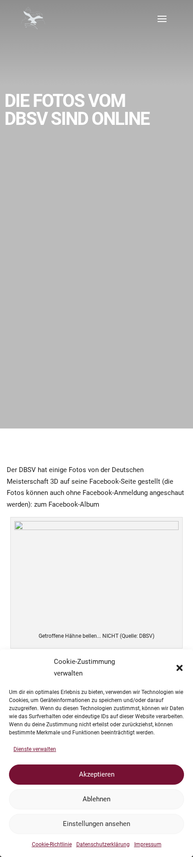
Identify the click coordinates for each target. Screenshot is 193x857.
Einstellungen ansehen (96, 824)
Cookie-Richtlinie (52, 844)
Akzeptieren (96, 774)
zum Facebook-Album (66, 504)
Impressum (148, 844)
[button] (179, 667)
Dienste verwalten (34, 749)
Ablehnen (96, 799)
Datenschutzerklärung (103, 844)
